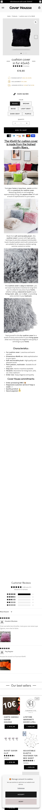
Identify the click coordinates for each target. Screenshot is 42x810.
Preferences (21, 788)
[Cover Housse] (20, 8)
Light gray (26, 109)
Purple (28, 114)
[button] (2, 1)
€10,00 (11, 727)
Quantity (21, 119)
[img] (5, 618)
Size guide (23, 94)
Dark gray (15, 114)
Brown (26, 104)
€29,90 (31, 727)
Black (15, 104)
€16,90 (11, 762)
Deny (21, 802)
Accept (21, 794)
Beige (13, 109)
